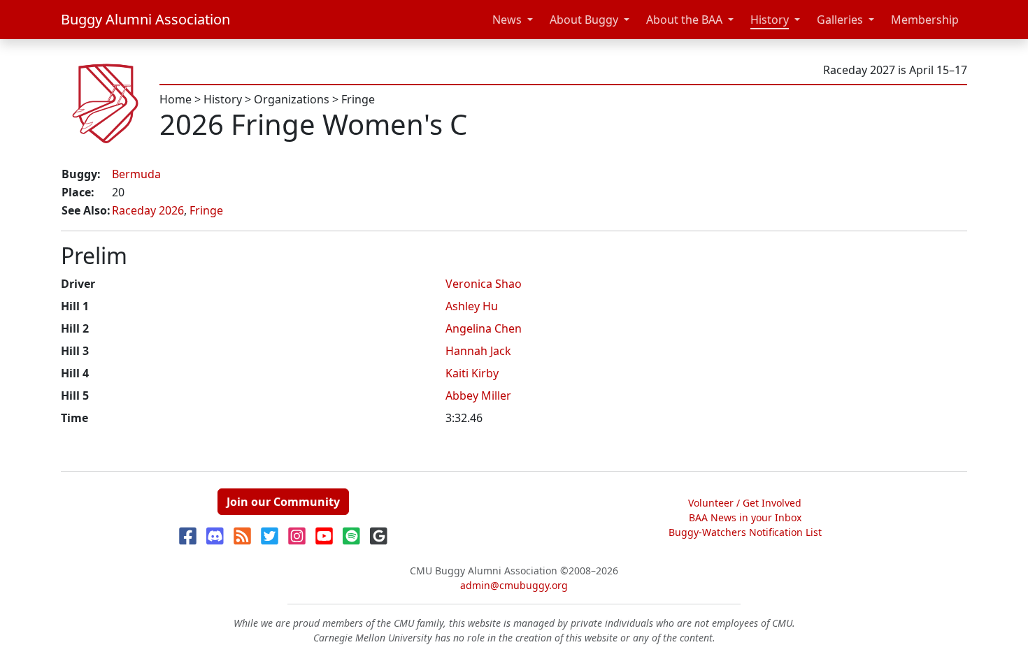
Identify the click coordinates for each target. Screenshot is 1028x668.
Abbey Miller (478, 395)
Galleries (840, 19)
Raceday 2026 (148, 210)
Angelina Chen (483, 328)
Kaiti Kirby (472, 373)
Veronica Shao (483, 283)
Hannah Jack (478, 350)
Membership (925, 19)
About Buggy (584, 19)
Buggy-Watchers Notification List (745, 532)
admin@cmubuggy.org (514, 585)
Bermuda (136, 174)
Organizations (291, 99)
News (507, 19)
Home (175, 99)
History (769, 19)
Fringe (358, 99)
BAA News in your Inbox (745, 517)
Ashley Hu (471, 306)
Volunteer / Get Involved (744, 502)
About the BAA (684, 19)
